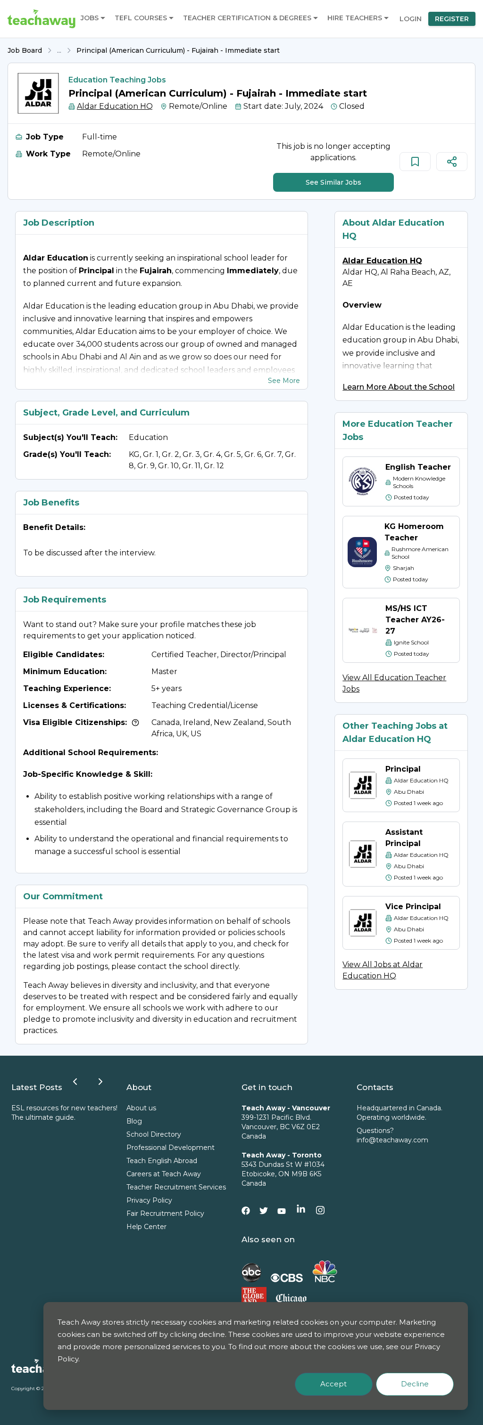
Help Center (146, 1226)
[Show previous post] (75, 1081)
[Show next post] (100, 1081)
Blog (134, 1121)
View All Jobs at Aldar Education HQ (382, 970)
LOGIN (411, 19)
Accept (333, 1383)
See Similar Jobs (333, 182)
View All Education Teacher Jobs (394, 683)
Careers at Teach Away (163, 1174)
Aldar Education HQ (115, 106)
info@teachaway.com (392, 1140)
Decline (415, 1383)
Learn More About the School (398, 387)
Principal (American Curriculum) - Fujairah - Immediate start (178, 50)
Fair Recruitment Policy (165, 1213)
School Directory (153, 1134)
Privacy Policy (149, 1200)
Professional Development (170, 1147)
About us (141, 1108)
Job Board (25, 50)
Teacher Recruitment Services (176, 1187)
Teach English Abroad (161, 1160)
